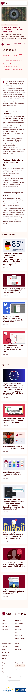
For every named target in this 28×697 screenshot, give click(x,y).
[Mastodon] (7, 50)
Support (4, 672)
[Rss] (16, 50)
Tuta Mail (4, 623)
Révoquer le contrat (14, 682)
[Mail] (13, 50)
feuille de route (15, 205)
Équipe (17, 626)
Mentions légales (20, 638)
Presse (4, 669)
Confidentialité (19, 635)
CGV (16, 632)
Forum (4, 666)
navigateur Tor (7, 175)
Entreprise (18, 649)
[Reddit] (4, 50)
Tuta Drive (5, 629)
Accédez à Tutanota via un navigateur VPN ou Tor (11, 65)
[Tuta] (4, 3)
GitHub (4, 658)
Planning (4, 646)
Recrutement (18, 629)
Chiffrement (5, 652)
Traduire (17, 669)
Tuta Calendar (6, 626)
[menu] (26, 3)
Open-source (5, 655)
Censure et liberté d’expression (13, 61)
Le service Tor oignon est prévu (13, 69)
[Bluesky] (10, 50)
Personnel (18, 646)
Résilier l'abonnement (14, 677)
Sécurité (4, 649)
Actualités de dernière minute (10, 25)
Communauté (19, 623)
